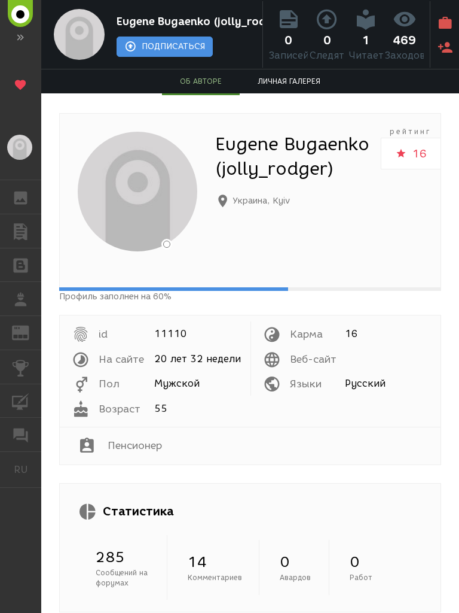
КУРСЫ (20, 401)
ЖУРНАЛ (27, 332)
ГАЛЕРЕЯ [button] (20, 197)
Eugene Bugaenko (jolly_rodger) (187, 21)
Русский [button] (27, 469)
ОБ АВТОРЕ (201, 81)
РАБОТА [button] (20, 298)
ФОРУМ (20, 434)
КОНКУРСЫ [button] (20, 367)
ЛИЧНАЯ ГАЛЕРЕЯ (289, 81)
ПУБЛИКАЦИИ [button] (20, 231)
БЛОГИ (20, 265)
